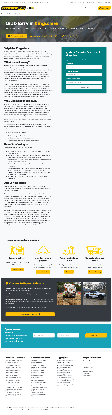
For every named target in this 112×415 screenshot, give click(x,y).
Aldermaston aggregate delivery (65, 360)
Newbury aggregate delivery (64, 375)
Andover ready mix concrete (13, 365)
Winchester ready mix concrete (13, 396)
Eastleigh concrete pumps (37, 369)
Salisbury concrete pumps (37, 385)
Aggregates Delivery (43, 272)
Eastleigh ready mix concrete (13, 369)
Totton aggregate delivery (63, 382)
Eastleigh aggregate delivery (64, 367)
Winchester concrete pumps (38, 396)
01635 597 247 (105, 8)
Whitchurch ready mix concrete (13, 394)
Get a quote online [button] (17, 36)
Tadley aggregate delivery (64, 380)
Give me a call (96, 335)
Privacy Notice (86, 375)
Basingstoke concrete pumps (38, 367)
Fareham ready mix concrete (13, 370)
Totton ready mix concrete (12, 392)
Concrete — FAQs (87, 360)
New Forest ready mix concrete (13, 379)
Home (3, 14)
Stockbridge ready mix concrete (14, 389)
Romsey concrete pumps (37, 384)
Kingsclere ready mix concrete (13, 377)
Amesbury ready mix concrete (13, 363)
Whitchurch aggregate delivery (65, 384)
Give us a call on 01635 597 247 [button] (45, 36)
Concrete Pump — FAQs (89, 363)
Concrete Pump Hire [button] (21, 2)
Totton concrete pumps (37, 392)
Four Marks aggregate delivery (64, 370)
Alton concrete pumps (36, 362)
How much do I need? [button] (77, 2)
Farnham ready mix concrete (13, 372)
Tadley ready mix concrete (12, 390)
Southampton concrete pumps (39, 387)
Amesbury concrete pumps (38, 363)
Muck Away (69, 272)
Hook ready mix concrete (12, 375)
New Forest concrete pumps (38, 379)
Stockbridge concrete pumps (38, 389)
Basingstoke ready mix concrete (13, 367)
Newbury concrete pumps (37, 380)
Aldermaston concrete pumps (38, 360)
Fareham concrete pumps (37, 370)
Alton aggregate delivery (63, 362)
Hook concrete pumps (37, 375)
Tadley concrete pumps (37, 390)
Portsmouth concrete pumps (38, 382)
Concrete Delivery (17, 269)
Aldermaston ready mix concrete (14, 360)
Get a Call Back (84, 87)
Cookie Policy (86, 373)
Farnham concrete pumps (37, 372)
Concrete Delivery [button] (7, 2)
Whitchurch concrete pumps (38, 394)
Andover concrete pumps (37, 365)
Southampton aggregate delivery (65, 379)
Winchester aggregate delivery (65, 385)
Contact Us (106, 2)
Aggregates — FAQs (88, 367)
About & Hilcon (29, 314)
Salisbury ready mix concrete (13, 385)
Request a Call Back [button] (72, 36)
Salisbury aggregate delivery (64, 377)
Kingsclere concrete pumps (38, 377)
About (100, 2)
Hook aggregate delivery (63, 372)
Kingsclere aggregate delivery (64, 374)
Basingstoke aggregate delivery (65, 365)
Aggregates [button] (45, 2)
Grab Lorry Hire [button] (35, 2)
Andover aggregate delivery (64, 363)
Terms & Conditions (88, 371)
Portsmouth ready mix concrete (13, 382)
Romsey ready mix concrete (12, 384)
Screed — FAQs (87, 365)
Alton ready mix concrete (12, 362)
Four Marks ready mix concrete (13, 374)
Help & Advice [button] (91, 2)
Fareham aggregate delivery (64, 369)
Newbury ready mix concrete (13, 380)
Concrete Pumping (95, 272)
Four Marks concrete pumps (38, 374)
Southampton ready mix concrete (14, 387)
